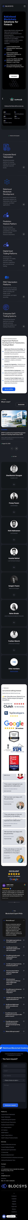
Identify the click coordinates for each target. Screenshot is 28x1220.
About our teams (14, 671)
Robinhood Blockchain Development (8, 191)
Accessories (4, 429)
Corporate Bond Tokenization (9, 155)
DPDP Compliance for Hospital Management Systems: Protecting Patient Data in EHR (13, 433)
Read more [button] (5, 898)
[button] (16, 448)
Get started (14, 76)
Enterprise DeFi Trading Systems (9, 314)
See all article (21, 404)
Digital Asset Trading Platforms (10, 252)
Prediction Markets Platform (10, 222)
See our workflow (9, 389)
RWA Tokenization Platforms (10, 283)
